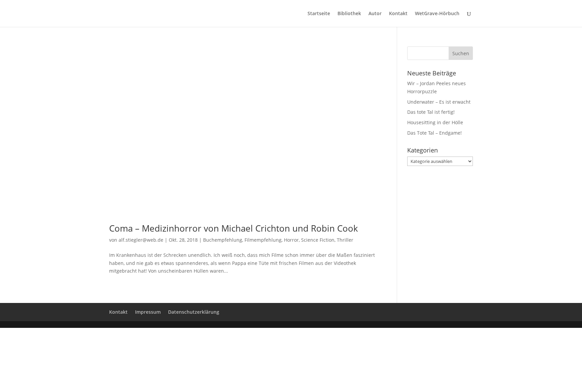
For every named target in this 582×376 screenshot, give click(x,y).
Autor (375, 13)
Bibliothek (349, 13)
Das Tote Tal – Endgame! (434, 133)
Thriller (345, 240)
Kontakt (398, 13)
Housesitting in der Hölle (435, 122)
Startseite (319, 13)
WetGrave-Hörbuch (437, 13)
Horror (291, 240)
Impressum (148, 312)
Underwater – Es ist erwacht (439, 102)
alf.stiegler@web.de (141, 240)
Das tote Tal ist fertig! (431, 112)
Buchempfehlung (222, 240)
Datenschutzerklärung (193, 312)
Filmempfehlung (263, 240)
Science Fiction (317, 240)
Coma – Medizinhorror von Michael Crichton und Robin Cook (233, 228)
